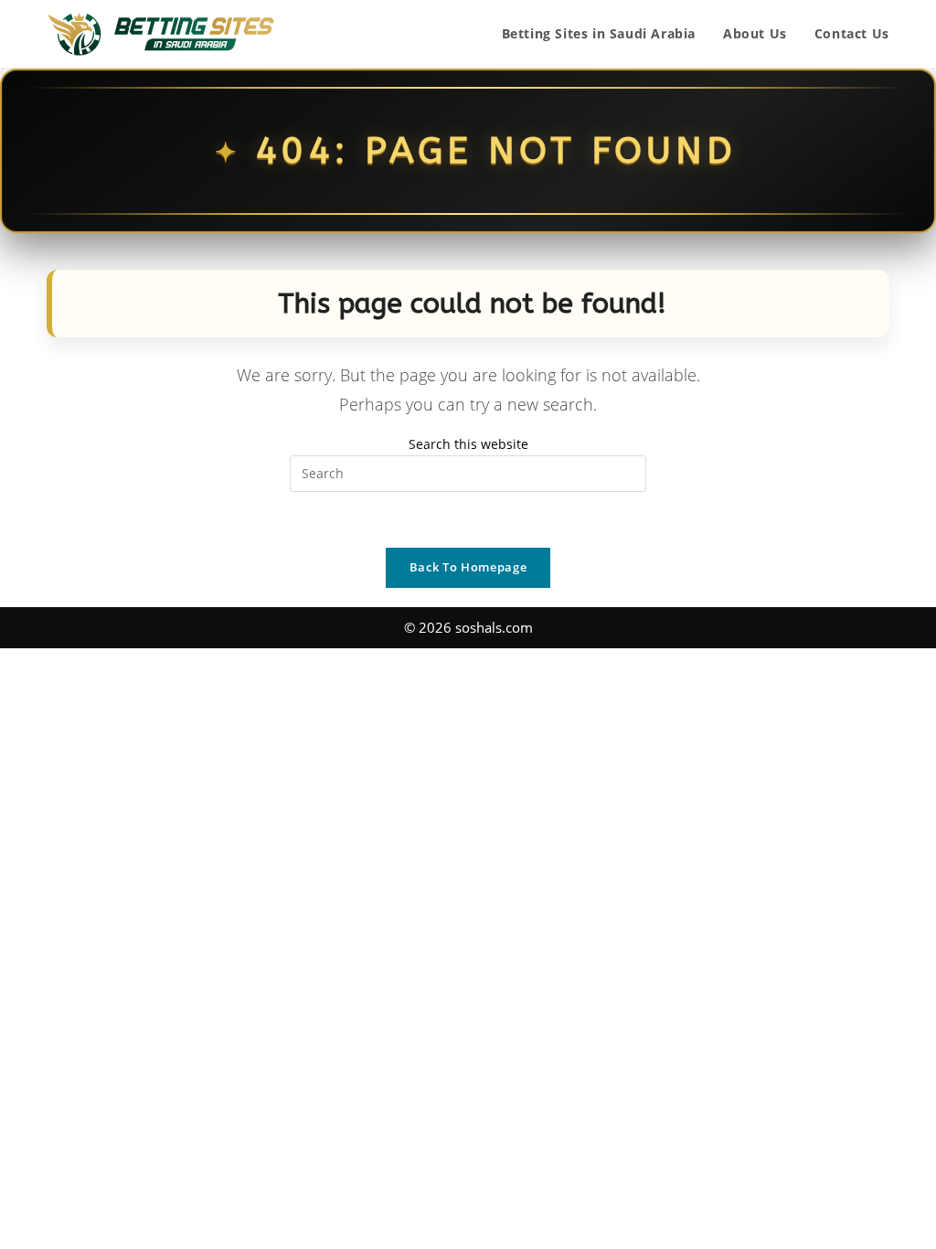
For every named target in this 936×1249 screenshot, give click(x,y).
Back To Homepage (468, 567)
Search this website (468, 444)
